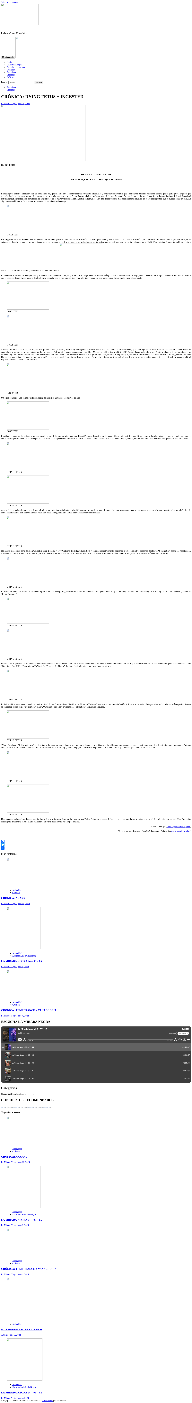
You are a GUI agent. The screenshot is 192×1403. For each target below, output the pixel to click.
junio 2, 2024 (23, 1398)
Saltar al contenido (9, 2)
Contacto (11, 70)
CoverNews (47, 1400)
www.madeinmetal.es (180, 831)
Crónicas (11, 75)
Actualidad (11, 72)
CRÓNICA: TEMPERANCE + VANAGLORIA (29, 1010)
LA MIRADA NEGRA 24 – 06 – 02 (21, 1392)
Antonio (5, 1335)
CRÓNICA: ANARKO (14, 898)
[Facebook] (96, 841)
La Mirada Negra (14, 64)
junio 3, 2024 (15, 1335)
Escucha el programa (16, 67)
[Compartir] (96, 848)
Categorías (6, 1094)
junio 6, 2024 (23, 966)
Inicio (9, 62)
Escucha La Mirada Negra (24, 956)
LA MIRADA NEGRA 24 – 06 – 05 (21, 961)
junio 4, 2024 (23, 1016)
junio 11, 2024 (23, 903)
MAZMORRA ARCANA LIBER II (21, 1329)
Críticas (10, 77)
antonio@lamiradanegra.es (178, 826)
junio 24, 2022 (23, 103)
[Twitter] (96, 844)
